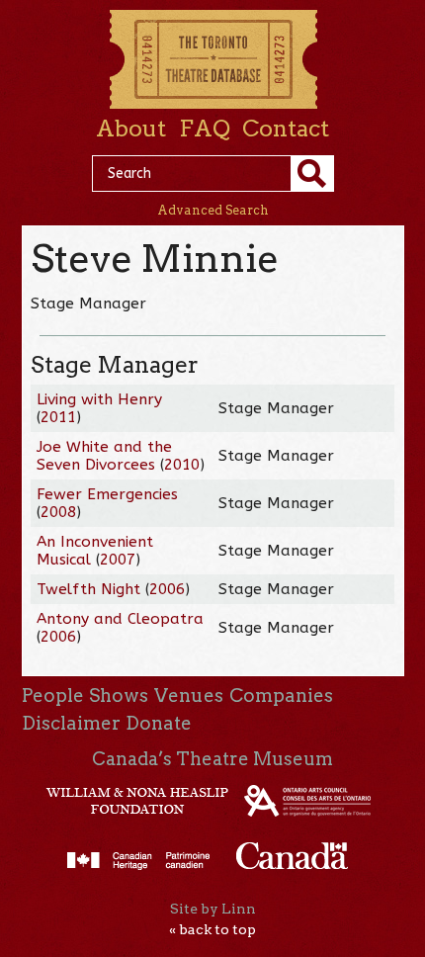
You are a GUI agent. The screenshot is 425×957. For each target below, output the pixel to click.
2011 (58, 417)
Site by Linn (213, 908)
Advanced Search (213, 210)
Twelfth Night (88, 589)
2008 (58, 512)
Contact (285, 128)
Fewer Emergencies (107, 494)
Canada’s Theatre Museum (212, 758)
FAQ (204, 128)
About (131, 128)
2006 (167, 589)
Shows (118, 695)
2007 (117, 559)
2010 (182, 465)
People (53, 695)
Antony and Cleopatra (120, 619)
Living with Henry (99, 399)
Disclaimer (71, 723)
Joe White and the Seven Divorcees (104, 456)
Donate (159, 723)
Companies (281, 695)
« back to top (212, 929)
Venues (188, 695)
